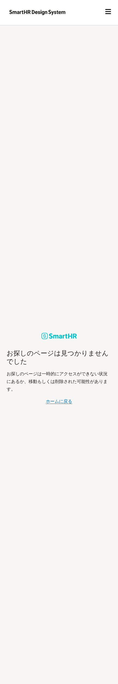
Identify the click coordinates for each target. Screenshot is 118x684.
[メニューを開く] (108, 12)
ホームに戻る (59, 401)
